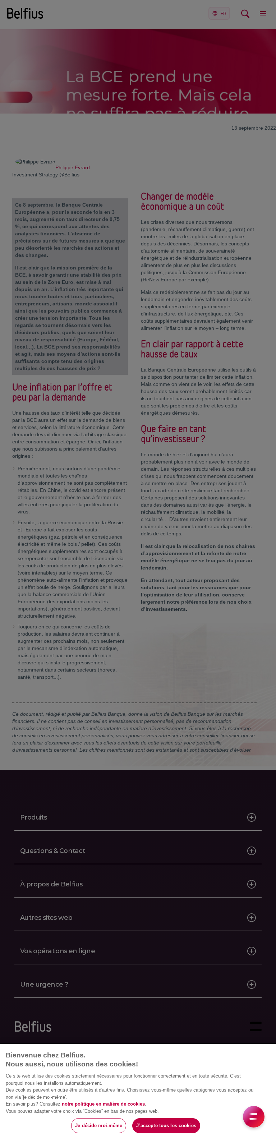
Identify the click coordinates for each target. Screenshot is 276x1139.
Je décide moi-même (98, 1125)
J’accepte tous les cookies (166, 1125)
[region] (138, 1091)
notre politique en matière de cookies (103, 1104)
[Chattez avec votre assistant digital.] (253, 1117)
